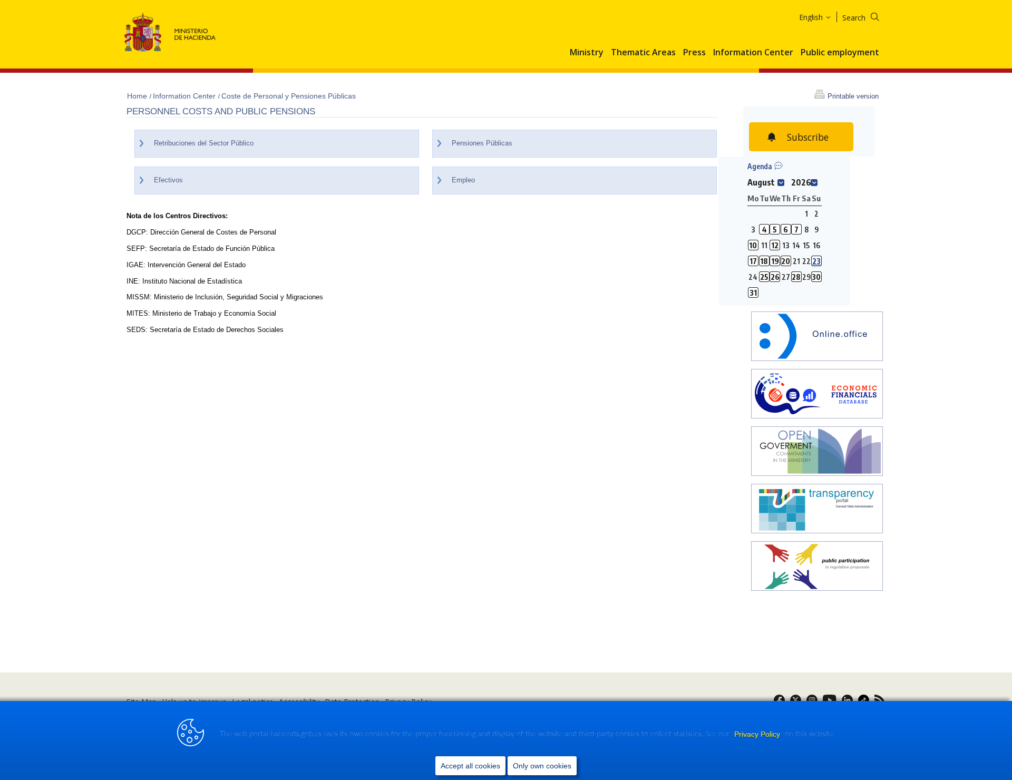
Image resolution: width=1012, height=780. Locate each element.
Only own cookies (542, 766)
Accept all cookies (470, 766)
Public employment (840, 52)
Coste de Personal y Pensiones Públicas (288, 96)
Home (138, 96)
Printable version (853, 96)
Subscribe (808, 137)
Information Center (753, 52)
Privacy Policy (758, 734)
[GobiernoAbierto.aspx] (817, 452)
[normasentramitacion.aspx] (817, 567)
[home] (817, 337)
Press (694, 52)
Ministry (587, 52)
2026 (801, 182)
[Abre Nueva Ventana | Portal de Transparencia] (817, 510)
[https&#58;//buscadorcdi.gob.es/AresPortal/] (817, 395)
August (761, 182)
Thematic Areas (643, 52)
